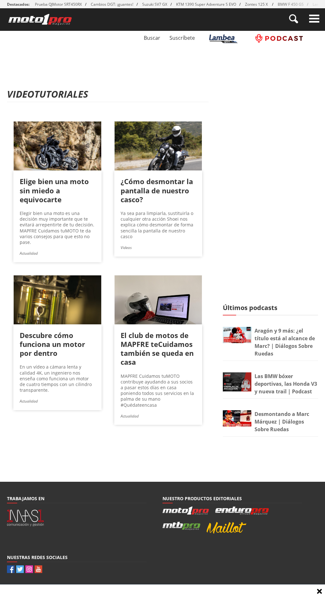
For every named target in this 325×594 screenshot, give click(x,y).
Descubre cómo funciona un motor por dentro (52, 344)
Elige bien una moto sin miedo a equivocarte (54, 190)
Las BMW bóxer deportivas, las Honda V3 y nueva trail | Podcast (286, 384)
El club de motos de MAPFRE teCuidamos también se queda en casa (157, 348)
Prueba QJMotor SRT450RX (58, 4)
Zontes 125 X (257, 4)
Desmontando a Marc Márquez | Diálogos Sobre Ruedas (282, 422)
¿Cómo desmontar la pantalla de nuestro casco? (157, 190)
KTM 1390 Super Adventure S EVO (206, 4)
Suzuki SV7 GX (154, 4)
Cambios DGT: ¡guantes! (112, 4)
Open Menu (314, 18)
